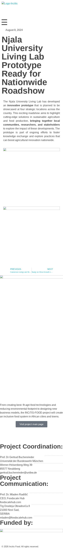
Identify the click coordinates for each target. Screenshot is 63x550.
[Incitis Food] (12, 9)
